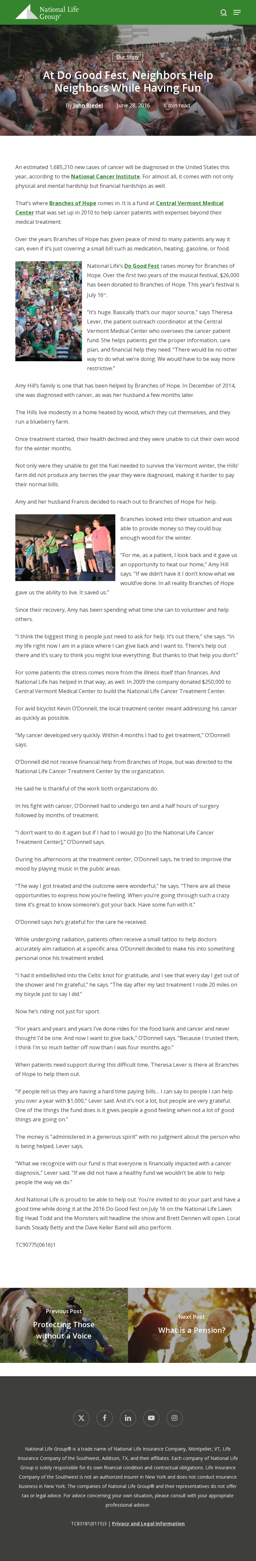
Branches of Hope (72, 203)
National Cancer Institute (105, 176)
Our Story (127, 57)
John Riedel (88, 105)
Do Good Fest (141, 266)
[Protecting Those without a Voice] (64, 1325)
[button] (237, 12)
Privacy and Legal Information (148, 1523)
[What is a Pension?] (192, 1325)
